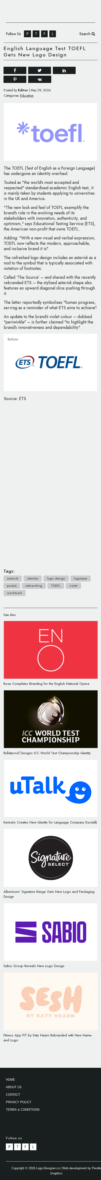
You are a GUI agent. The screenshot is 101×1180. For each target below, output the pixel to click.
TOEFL (56, 585)
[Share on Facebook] (15, 70)
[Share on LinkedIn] (64, 70)
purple (12, 585)
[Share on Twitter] (39, 70)
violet (73, 585)
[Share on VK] (39, 79)
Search (85, 34)
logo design (56, 578)
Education (27, 95)
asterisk (12, 578)
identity (32, 578)
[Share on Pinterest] (15, 79)
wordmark (14, 593)
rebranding (33, 585)
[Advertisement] (50, 482)
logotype (80, 578)
